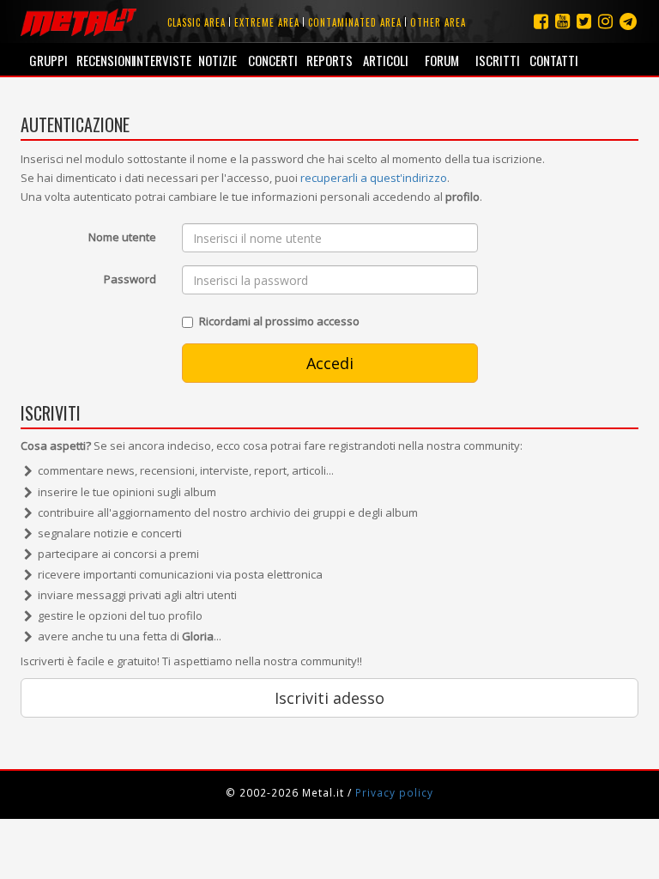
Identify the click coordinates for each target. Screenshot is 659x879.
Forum (442, 60)
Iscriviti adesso (329, 698)
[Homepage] (78, 21)
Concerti (273, 60)
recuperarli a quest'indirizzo (373, 177)
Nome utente (122, 237)
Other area (438, 22)
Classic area (196, 22)
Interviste (161, 60)
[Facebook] (541, 21)
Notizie (217, 60)
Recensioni (104, 60)
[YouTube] (562, 21)
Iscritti (497, 60)
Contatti (553, 60)
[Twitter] (584, 21)
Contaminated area (355, 22)
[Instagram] (628, 21)
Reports (329, 60)
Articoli (385, 60)
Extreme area (266, 22)
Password (130, 279)
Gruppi (48, 60)
